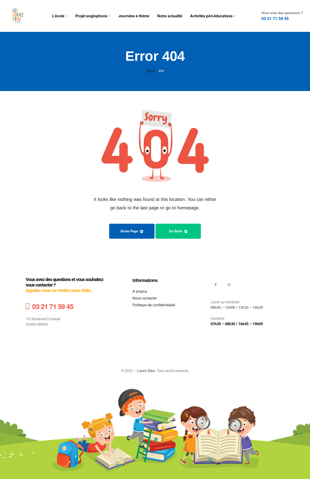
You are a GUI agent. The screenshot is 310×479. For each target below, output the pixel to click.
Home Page (130, 231)
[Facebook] (216, 285)
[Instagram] (229, 285)
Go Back (176, 231)
